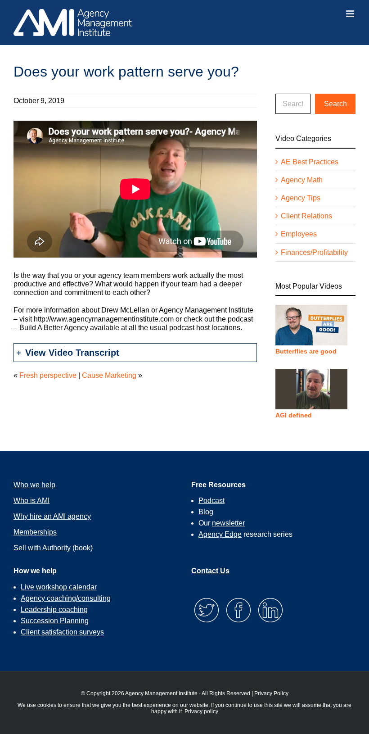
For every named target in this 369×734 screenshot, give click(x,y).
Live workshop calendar (59, 587)
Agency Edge (220, 534)
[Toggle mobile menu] (351, 13)
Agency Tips (300, 198)
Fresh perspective (47, 375)
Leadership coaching (54, 609)
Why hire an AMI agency (52, 516)
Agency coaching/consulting (66, 598)
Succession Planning (55, 621)
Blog (205, 512)
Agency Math (302, 180)
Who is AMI (32, 500)
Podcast (211, 500)
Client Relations (306, 216)
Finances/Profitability (314, 252)
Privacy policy (201, 711)
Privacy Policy (271, 693)
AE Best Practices (309, 162)
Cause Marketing (109, 375)
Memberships (35, 532)
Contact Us (210, 571)
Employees (299, 234)
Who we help (34, 485)
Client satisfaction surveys (62, 632)
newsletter (228, 523)
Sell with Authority (42, 548)
